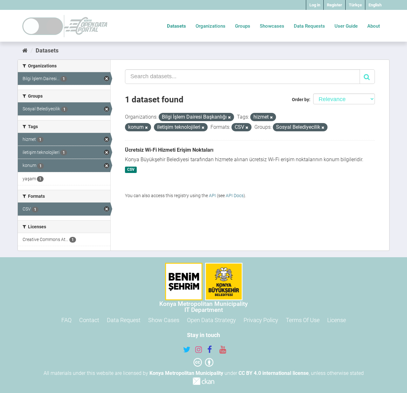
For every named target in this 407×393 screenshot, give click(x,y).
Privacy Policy (261, 320)
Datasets (176, 26)
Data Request (124, 320)
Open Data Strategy (211, 320)
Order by (300, 99)
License (336, 320)
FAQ (66, 320)
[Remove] (229, 117)
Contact (89, 320)
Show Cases (163, 320)
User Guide (346, 26)
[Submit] (367, 76)
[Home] (25, 50)
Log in (314, 5)
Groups (242, 26)
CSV (131, 170)
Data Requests (309, 26)
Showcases (272, 26)
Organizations (210, 26)
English (375, 5)
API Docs (235, 195)
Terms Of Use (303, 320)
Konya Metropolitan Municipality (186, 373)
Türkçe (355, 5)
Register (334, 5)
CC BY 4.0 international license (273, 373)
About (373, 26)
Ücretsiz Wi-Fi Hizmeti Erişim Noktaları (169, 150)
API (212, 195)
